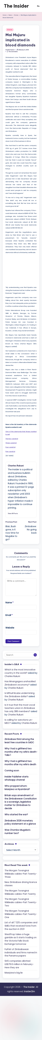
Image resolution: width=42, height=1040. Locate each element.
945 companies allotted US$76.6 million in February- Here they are (19, 964)
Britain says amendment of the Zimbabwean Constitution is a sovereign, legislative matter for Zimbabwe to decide (21, 802)
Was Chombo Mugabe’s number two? (17, 831)
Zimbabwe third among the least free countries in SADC (19, 741)
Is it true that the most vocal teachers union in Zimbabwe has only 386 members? (20, 708)
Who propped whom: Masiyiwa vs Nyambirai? (17, 787)
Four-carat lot (10, 447)
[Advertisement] (22, 269)
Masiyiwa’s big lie (14, 972)
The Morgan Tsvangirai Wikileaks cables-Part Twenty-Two (21, 902)
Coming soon (12, 770)
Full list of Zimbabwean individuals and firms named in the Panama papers (21, 952)
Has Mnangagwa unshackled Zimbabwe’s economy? (20, 683)
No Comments (13, 51)
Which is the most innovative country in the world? (20, 671)
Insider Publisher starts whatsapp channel (16, 778)
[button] (13, 513)
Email (9, 615)
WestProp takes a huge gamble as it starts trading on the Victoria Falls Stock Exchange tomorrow (21, 939)
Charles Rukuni (16, 465)
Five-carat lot (10, 451)
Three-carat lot (11, 443)
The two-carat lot (11, 439)
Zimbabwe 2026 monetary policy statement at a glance (20, 822)
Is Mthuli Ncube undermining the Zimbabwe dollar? (19, 695)
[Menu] (38, 6)
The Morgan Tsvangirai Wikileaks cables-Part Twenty (20, 892)
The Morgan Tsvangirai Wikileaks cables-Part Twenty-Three (21, 874)
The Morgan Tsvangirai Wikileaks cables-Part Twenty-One (21, 914)
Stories (9, 30)
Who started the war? (16, 814)
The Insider (16, 6)
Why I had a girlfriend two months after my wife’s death (20, 763)
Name (9, 602)
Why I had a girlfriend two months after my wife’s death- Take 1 (21, 752)
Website (9, 627)
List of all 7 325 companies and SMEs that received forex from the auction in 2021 (21, 926)
